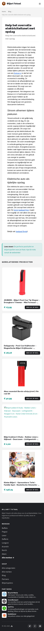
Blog (9, 12)
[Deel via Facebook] (35, 626)
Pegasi (4, 531)
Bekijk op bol (32, 307)
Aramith (5, 546)
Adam (4, 554)
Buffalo (5, 528)
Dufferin (5, 539)
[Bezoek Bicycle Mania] (4, 594)
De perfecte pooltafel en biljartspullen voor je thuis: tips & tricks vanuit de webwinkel (20, 249)
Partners (5, 579)
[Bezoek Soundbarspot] (4, 601)
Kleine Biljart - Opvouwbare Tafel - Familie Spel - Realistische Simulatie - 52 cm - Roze (21, 485)
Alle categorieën (8, 568)
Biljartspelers (7, 583)
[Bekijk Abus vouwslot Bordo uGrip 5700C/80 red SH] (22, 374)
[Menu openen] (39, 3)
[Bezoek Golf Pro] (4, 608)
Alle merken (7, 572)
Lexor (4, 535)
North (4, 550)
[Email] (40, 626)
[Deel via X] (30, 626)
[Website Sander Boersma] (11, 626)
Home (4, 12)
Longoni (5, 543)
